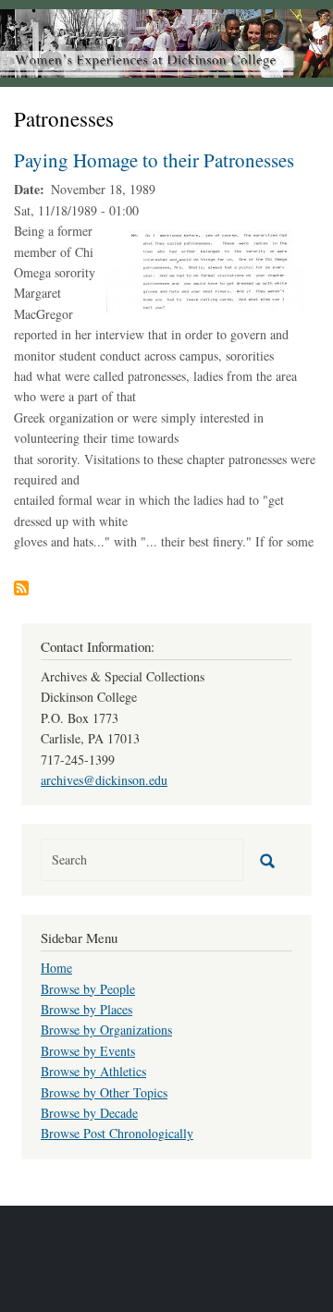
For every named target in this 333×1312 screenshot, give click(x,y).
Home (56, 967)
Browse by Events (88, 1051)
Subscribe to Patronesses (21, 588)
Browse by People (88, 989)
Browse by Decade (89, 1113)
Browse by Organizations (106, 1029)
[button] (208, 269)
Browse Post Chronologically (117, 1133)
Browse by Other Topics (104, 1092)
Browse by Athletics (93, 1071)
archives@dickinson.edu (104, 780)
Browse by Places (86, 1009)
